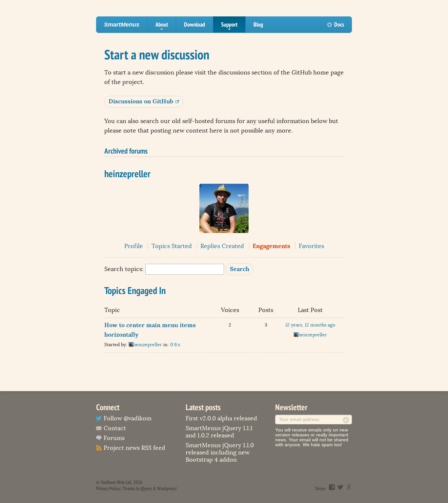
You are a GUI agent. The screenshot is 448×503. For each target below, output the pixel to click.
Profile (133, 246)
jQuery (146, 488)
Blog (258, 24)
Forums (114, 438)
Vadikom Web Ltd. (116, 482)
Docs (339, 24)
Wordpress (166, 488)
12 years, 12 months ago (310, 325)
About (161, 26)
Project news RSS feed (134, 447)
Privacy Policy (108, 488)
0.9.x (175, 344)
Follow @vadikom (128, 418)
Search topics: (124, 269)
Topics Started (172, 246)
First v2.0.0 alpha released (221, 418)
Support (229, 26)
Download (194, 24)
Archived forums (126, 151)
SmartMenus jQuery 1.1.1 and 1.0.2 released (219, 432)
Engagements (271, 246)
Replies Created (222, 246)
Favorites (311, 246)
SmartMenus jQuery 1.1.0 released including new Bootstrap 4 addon (220, 452)
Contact (115, 428)
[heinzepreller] (224, 237)
